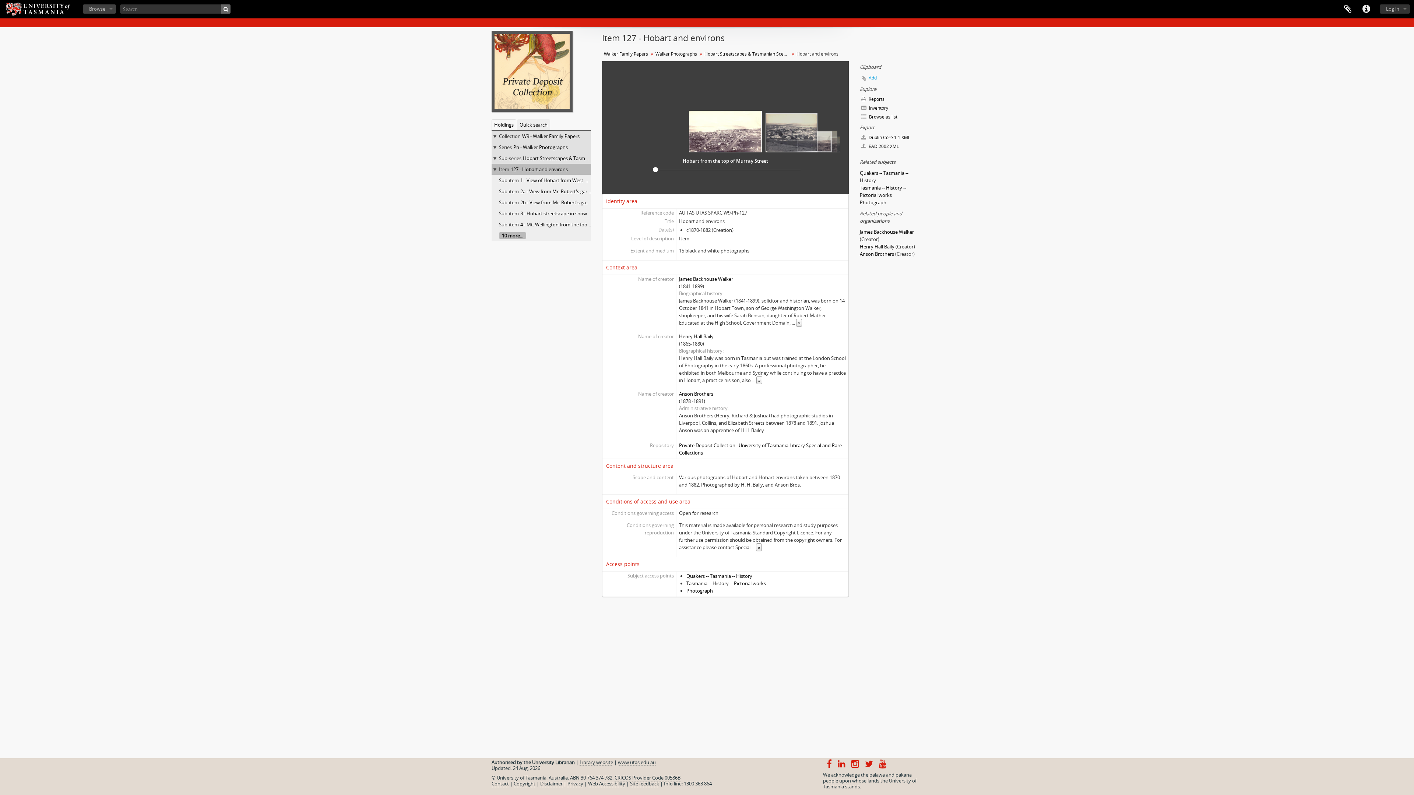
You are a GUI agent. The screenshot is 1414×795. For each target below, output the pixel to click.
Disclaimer (551, 783)
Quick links (1366, 9)
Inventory (878, 108)
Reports (876, 99)
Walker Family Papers (626, 54)
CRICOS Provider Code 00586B (647, 777)
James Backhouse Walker (706, 279)
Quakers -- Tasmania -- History (719, 576)
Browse (97, 9)
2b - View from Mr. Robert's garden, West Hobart (573, 202)
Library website (596, 762)
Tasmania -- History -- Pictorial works (726, 583)
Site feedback (644, 783)
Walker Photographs (676, 54)
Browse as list (882, 117)
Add (873, 78)
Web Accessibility (606, 783)
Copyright (524, 783)
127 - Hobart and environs (539, 169)
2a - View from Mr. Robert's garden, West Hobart (573, 191)
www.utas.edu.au (637, 762)
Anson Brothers (696, 394)
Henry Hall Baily (696, 336)
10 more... (512, 235)
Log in (1392, 9)
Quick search (534, 124)
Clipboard (1348, 9)
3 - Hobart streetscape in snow (553, 213)
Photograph (699, 590)
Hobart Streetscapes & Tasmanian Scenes (568, 158)
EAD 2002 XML (883, 146)
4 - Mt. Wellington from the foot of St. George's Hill (575, 224)
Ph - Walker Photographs (540, 147)
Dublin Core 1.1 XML (889, 137)
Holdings (504, 124)
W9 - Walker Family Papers (551, 136)
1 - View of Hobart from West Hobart (560, 180)
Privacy (575, 783)
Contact (500, 783)
